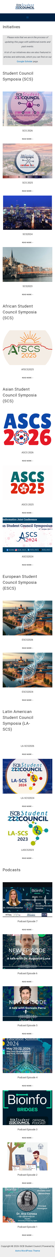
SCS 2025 (27, 158)
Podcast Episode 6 (27, 950)
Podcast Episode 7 (27, 898)
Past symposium (23, 162)
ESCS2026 (27, 615)
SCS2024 (27, 211)
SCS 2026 (27, 105)
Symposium (21, 110)
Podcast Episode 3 (27, 1106)
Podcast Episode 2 (27, 1154)
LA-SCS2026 (27, 746)
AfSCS (10, 349)
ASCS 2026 (28, 429)
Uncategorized (34, 110)
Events (7, 110)
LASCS (17, 778)
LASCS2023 (27, 826)
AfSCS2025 (27, 344)
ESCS (6, 619)
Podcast (27, 902)
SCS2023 (27, 263)
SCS (13, 110)
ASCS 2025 (28, 481)
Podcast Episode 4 (27, 1054)
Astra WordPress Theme (27, 1250)
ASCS (10, 434)
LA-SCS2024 (27, 773)
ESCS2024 (27, 667)
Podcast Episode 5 (27, 1002)
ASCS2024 (27, 531)
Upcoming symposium (37, 434)
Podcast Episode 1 (27, 1203)
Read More (27, 139)
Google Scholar (24, 61)
